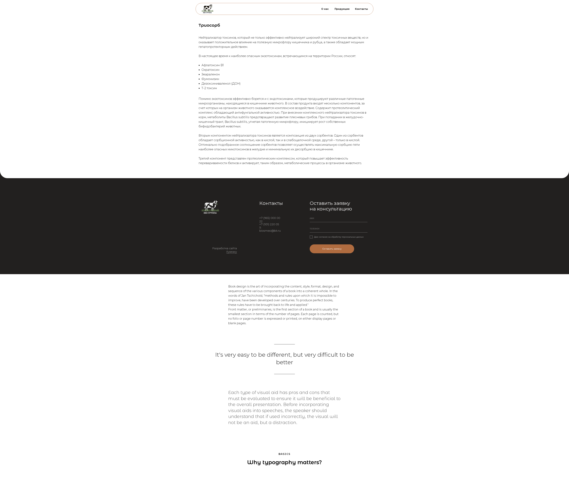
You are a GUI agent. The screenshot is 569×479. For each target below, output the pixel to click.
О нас (325, 9)
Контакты (361, 9)
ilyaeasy (231, 251)
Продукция (342, 9)
